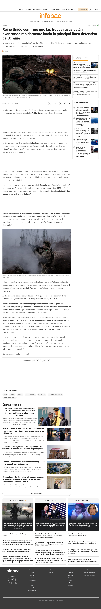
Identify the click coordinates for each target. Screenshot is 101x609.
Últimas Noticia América (55, 394)
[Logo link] (50, 15)
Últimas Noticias (32, 590)
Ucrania (12, 394)
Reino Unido (41, 394)
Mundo (4, 25)
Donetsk (20, 394)
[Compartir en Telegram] (64, 103)
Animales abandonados (47, 21)
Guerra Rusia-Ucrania (10, 398)
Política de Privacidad (89, 575)
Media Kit (70, 585)
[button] (3, 9)
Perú (63, 9)
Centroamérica (70, 9)
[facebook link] (9, 579)
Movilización (37, 21)
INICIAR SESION (94, 9)
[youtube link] (9, 583)
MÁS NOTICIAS (36, 494)
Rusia (5, 394)
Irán (55, 21)
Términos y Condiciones (89, 572)
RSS (32, 593)
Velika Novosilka (30, 394)
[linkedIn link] (16, 583)
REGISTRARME (83, 9)
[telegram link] (12, 583)
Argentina (28, 9)
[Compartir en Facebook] (53, 103)
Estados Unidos (37, 9)
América (32, 572)
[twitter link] (12, 579)
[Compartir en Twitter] (56, 103)
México (58, 9)
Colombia (46, 9)
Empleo (51, 572)
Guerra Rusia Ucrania (67, 21)
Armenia (59, 21)
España (52, 9)
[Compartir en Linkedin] (60, 103)
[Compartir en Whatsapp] (49, 103)
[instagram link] (16, 579)
